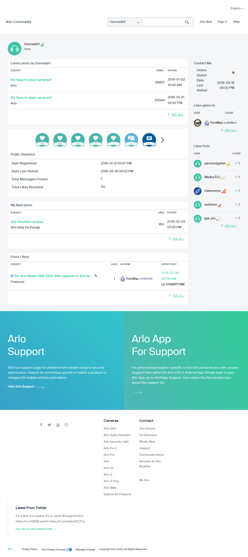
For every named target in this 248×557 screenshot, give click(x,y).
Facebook (41, 424)
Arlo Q (108, 474)
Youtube (57, 424)
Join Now (206, 21)
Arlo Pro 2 (110, 448)
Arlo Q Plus (111, 481)
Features (17, 282)
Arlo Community (18, 22)
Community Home (151, 454)
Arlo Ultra (110, 428)
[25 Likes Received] (60, 140)
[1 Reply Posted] (131, 140)
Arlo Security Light (116, 441)
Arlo (14, 85)
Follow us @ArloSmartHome (34, 529)
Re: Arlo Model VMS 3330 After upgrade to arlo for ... (54, 276)
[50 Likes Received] (42, 140)
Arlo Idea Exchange (25, 227)
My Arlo (5, 2)
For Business (148, 435)
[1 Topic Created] (149, 140)
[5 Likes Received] (96, 140)
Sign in (222, 21)
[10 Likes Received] (78, 140)
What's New (147, 441)
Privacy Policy (29, 549)
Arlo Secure (147, 428)
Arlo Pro (109, 454)
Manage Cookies (85, 549)
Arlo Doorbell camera (27, 222)
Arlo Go (109, 468)
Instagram (66, 424)
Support (144, 448)
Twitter (49, 424)
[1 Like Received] (114, 140)
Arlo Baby (110, 487)
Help (236, 21)
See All (177, 115)
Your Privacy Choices (53, 549)
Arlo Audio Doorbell (117, 435)
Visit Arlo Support (21, 386)
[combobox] (167, 22)
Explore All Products (117, 494)
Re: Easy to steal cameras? (31, 80)
